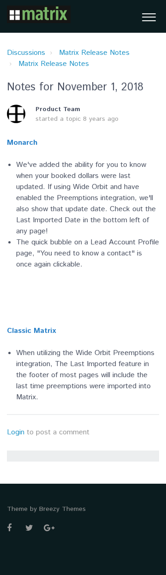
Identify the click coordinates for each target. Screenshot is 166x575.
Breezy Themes (62, 509)
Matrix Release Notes (94, 52)
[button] (148, 16)
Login (15, 432)
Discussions (26, 52)
